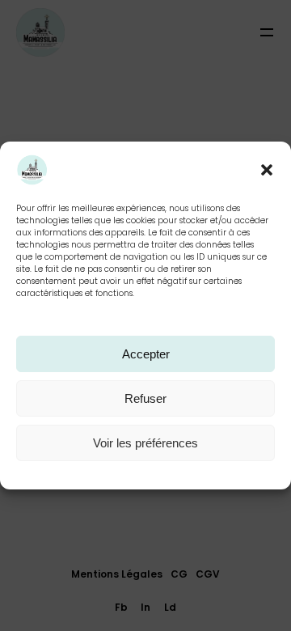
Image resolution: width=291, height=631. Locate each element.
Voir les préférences (145, 443)
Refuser (145, 398)
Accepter (146, 354)
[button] (267, 170)
